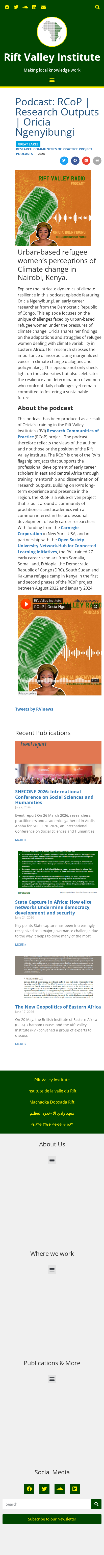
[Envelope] (43, 7)
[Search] (96, 1504)
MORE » (20, 840)
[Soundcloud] (25, 7)
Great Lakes (28, 144)
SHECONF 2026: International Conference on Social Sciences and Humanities (54, 796)
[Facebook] (7, 7)
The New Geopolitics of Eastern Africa (58, 1007)
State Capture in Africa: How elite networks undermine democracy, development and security (53, 907)
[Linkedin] (34, 7)
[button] (97, 7)
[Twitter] (16, 7)
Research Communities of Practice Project (54, 149)
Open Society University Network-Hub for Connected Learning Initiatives (57, 546)
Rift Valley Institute (52, 57)
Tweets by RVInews (34, 709)
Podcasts (24, 153)
